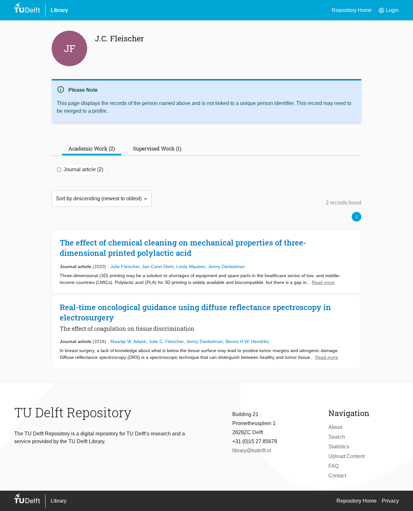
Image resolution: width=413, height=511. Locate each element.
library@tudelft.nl (251, 450)
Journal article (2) (83, 169)
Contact (337, 475)
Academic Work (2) (91, 148)
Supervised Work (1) (157, 148)
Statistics (338, 446)
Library (59, 10)
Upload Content (346, 456)
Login (388, 10)
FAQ (333, 466)
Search (336, 437)
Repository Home (352, 10)
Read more (323, 282)
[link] (206, 261)
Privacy (390, 501)
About (335, 427)
